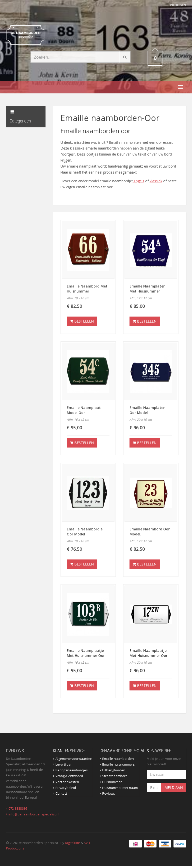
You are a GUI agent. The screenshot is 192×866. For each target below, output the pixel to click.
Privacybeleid (66, 787)
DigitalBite (72, 842)
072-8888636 (17, 808)
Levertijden (64, 764)
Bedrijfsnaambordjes (72, 770)
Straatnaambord (115, 776)
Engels (138, 181)
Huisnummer (112, 782)
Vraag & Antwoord (69, 776)
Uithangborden (113, 770)
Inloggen (178, 5)
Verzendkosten (67, 782)
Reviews (108, 793)
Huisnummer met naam (120, 787)
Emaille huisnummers (118, 764)
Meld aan (173, 787)
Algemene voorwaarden (74, 758)
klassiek (156, 181)
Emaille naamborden (118, 758)
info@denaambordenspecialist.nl (33, 814)
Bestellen (83, 321)
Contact (61, 793)
